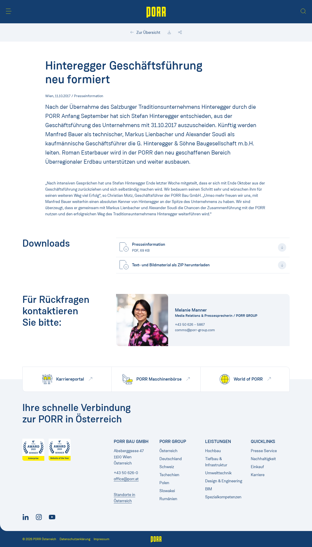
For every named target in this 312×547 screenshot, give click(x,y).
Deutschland (170, 458)
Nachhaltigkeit (263, 458)
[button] (8, 11)
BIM (208, 488)
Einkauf (257, 466)
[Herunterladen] (169, 32)
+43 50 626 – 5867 (190, 324)
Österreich (168, 450)
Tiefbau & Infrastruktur (216, 461)
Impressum (101, 539)
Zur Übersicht (147, 32)
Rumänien (168, 498)
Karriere (257, 474)
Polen (164, 482)
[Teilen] (180, 32)
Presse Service (264, 450)
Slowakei (167, 490)
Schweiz (166, 466)
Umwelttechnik (218, 472)
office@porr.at (126, 478)
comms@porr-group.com (195, 330)
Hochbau (213, 450)
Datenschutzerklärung (75, 539)
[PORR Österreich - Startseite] (156, 11)
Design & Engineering (223, 480)
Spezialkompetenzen (223, 496)
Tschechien (169, 474)
